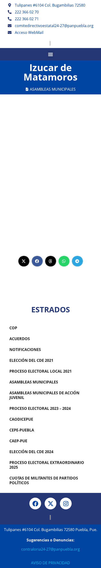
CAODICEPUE (21, 419)
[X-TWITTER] (50, 503)
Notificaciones (25, 349)
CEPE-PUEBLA (21, 430)
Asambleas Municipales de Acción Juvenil (44, 395)
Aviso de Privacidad (50, 562)
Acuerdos (19, 338)
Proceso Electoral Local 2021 (40, 371)
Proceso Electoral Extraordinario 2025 (46, 465)
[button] (50, 54)
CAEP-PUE (18, 440)
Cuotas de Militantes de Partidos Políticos (43, 480)
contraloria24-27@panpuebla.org (50, 549)
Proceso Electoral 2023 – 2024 (40, 408)
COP (13, 327)
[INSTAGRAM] (66, 503)
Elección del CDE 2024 (31, 451)
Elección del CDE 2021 (31, 360)
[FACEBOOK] (35, 503)
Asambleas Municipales (53, 89)
